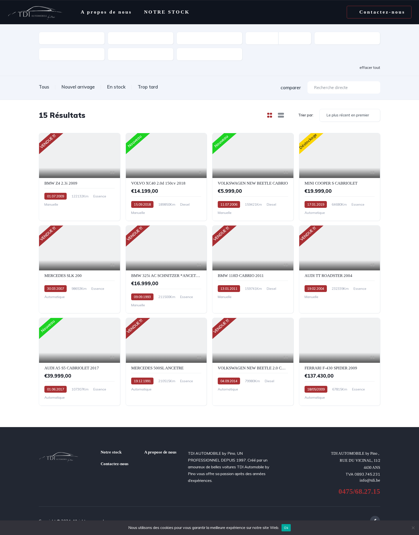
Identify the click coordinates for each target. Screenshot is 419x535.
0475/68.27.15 (359, 491)
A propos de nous (106, 12)
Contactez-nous (115, 464)
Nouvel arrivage (78, 87)
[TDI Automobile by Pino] (35, 12)
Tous (44, 87)
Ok (286, 528)
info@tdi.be (370, 480)
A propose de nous (160, 452)
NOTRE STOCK (167, 12)
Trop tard (148, 87)
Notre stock (111, 452)
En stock (116, 87)
